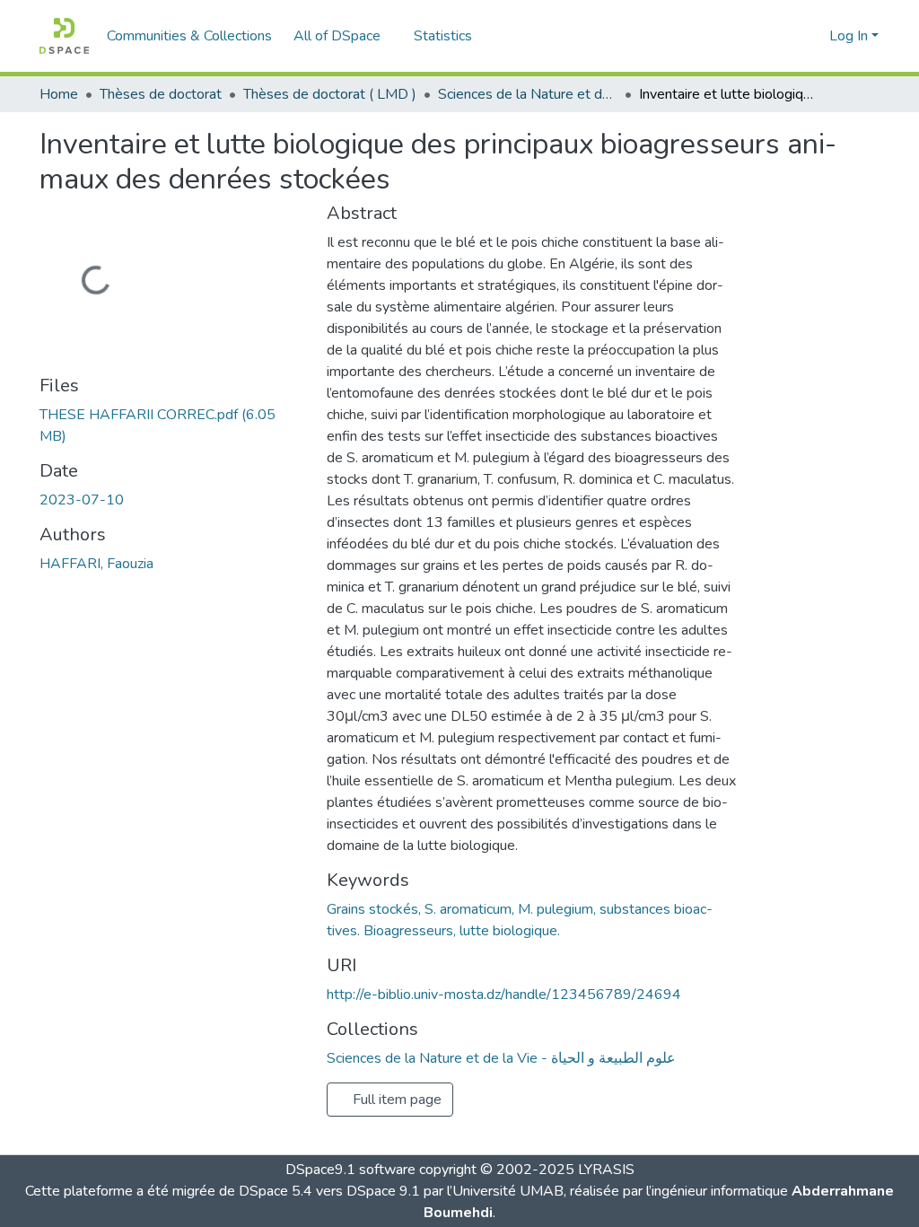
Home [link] (58, 94)
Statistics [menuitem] (443, 36)
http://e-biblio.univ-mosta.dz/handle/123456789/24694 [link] (504, 994)
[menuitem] (343, 36)
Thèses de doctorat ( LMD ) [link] (329, 94)
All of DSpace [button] (337, 36)
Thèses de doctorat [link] (161, 94)
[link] (172, 425)
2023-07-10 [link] (81, 500)
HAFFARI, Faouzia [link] (96, 564)
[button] (64, 36)
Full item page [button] (395, 1099)
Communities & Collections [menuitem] (189, 36)
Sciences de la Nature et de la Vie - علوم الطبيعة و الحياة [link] (527, 94)
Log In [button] (850, 36)
